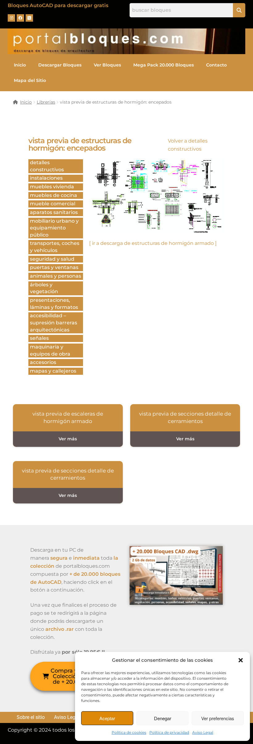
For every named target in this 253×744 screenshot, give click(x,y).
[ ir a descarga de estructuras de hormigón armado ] (153, 243)
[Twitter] (29, 18)
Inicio (20, 65)
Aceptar (107, 718)
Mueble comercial (52, 204)
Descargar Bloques (59, 65)
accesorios (43, 362)
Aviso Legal (202, 732)
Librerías (46, 102)
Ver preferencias (217, 718)
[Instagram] (11, 18)
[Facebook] (20, 18)
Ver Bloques (107, 65)
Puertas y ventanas (54, 267)
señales (39, 338)
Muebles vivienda (52, 187)
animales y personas (55, 276)
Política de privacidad (169, 732)
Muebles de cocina (53, 195)
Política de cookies (129, 732)
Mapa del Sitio (30, 80)
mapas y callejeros (53, 371)
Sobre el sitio (31, 717)
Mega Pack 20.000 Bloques (163, 65)
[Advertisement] (157, 313)
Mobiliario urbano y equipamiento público (54, 228)
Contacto (216, 65)
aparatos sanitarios (54, 212)
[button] (241, 660)
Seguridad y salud (52, 259)
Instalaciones (46, 178)
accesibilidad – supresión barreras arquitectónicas (53, 322)
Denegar (162, 718)
